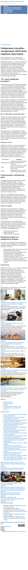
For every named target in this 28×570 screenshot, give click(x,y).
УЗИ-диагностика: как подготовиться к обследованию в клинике (14, 417)
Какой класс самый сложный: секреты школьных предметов (11, 483)
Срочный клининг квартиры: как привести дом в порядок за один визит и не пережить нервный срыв (14, 304)
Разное (14, 57)
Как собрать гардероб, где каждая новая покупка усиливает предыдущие (15, 459)
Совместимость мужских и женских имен (12, 1)
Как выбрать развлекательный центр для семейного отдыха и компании (15, 420)
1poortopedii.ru (22, 531)
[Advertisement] (14, 29)
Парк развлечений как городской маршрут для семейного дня (13, 453)
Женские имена (8, 10)
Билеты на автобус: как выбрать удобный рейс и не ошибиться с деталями (15, 456)
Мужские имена (8, 12)
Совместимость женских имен (12, 9)
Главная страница (5, 44)
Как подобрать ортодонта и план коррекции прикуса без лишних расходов (15, 446)
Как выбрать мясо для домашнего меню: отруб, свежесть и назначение (15, 436)
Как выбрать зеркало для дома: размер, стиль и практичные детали (15, 430)
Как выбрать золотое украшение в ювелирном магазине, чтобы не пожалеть (14, 370)
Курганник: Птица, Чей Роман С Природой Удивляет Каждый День (12, 499)
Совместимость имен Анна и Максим (14, 509)
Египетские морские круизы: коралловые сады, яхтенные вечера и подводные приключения (12, 344)
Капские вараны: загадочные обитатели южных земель (14, 518)
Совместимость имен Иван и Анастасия (12, 469)
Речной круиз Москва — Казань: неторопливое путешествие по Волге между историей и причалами (14, 389)
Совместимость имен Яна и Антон (10, 494)
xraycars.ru (15, 531)
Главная (6, 6)
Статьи (5, 13)
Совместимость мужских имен (12, 7)
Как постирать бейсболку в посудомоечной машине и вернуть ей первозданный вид (13, 489)
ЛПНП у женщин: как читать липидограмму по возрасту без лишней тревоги (15, 450)
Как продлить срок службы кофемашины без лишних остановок (15, 427)
